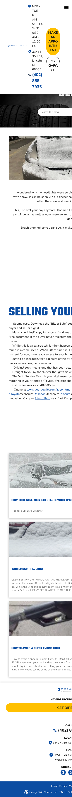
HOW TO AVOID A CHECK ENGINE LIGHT (35, 648)
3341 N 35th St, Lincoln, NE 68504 (37, 60)
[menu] (66, 7)
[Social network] (63, 773)
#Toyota (14, 394)
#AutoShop (42, 398)
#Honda (40, 394)
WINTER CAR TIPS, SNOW (27, 569)
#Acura (65, 394)
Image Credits (59, 786)
